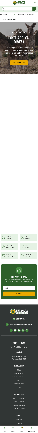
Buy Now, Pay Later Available (24, 14)
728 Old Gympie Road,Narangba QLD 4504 (19, 357)
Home (4, 19)
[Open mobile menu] (2, 3)
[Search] (34, 9)
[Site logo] (19, 2)
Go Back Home (19, 63)
